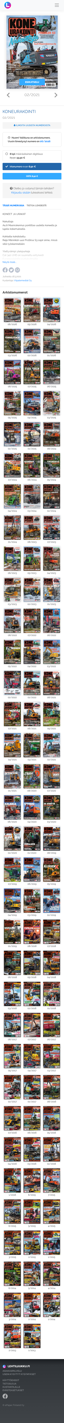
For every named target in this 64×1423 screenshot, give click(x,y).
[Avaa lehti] (12, 309)
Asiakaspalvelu (12, 1371)
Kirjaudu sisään (20, 192)
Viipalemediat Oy (23, 280)
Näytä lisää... (10, 261)
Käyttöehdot (11, 1380)
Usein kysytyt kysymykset (19, 1374)
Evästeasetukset (13, 1390)
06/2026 (45, 141)
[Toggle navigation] (56, 5)
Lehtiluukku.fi (19, 1366)
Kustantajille (11, 1387)
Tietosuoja (9, 1383)
